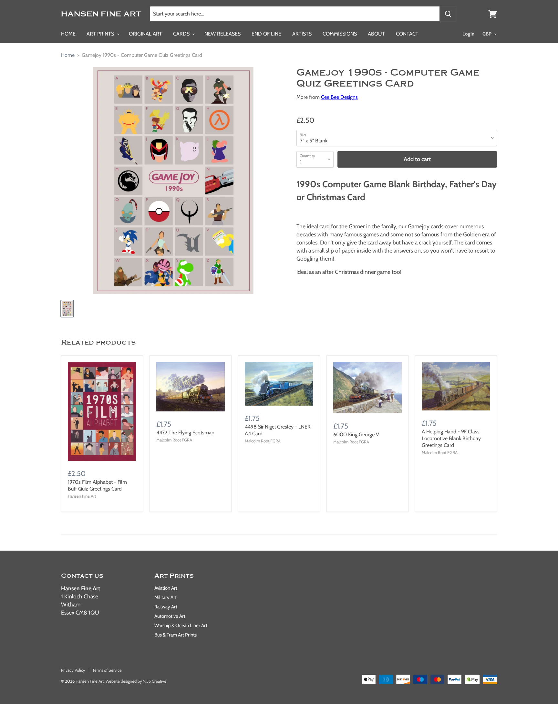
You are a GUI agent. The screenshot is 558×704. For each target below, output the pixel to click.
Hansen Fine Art (90, 681)
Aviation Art (165, 588)
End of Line (266, 34)
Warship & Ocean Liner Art (180, 625)
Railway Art (165, 607)
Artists (302, 34)
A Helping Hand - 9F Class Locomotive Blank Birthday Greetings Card (451, 438)
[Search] (448, 13)
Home (68, 34)
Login (468, 34)
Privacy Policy (73, 670)
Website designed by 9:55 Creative (136, 681)
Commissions (340, 34)
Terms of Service (107, 670)
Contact (407, 34)
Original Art (145, 34)
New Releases (222, 34)
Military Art (165, 597)
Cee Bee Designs (339, 97)
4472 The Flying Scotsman (185, 433)
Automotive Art (169, 616)
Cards (182, 34)
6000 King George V (356, 434)
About (376, 34)
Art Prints (101, 34)
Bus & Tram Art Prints (175, 635)
